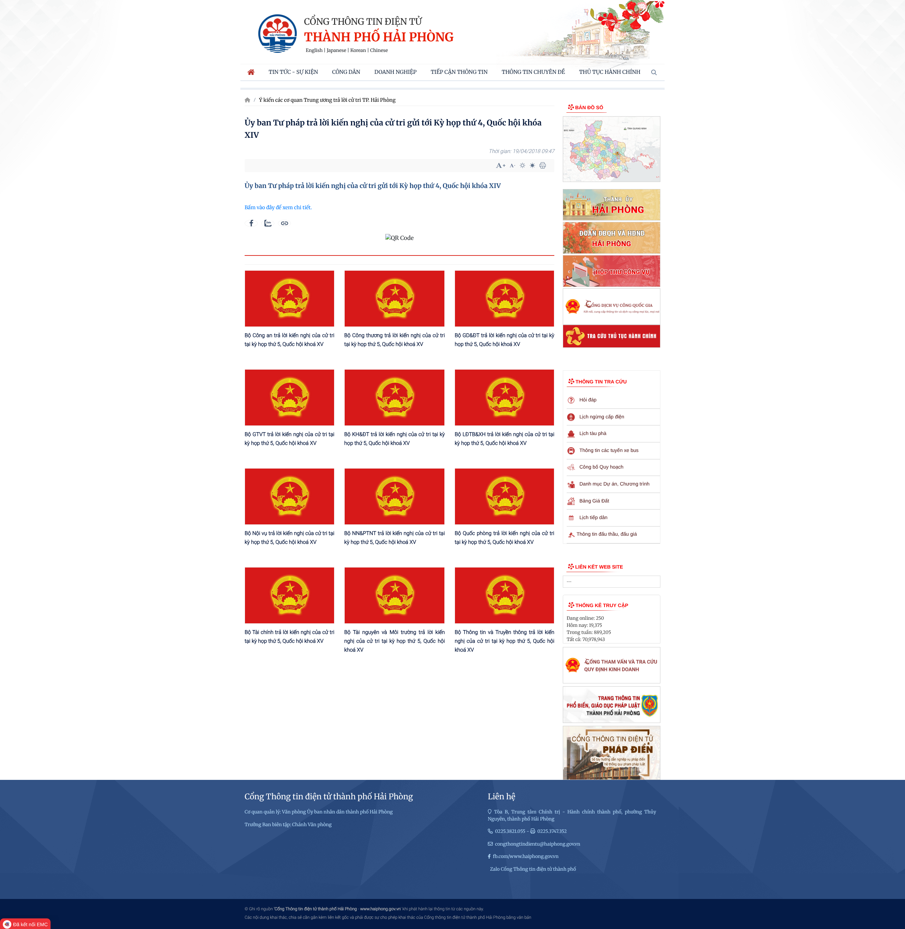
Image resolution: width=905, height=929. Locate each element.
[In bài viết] (542, 165)
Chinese (379, 50)
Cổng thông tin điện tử (363, 21)
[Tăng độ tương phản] (522, 165)
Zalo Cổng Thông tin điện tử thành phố (533, 869)
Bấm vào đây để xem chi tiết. (278, 207)
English (314, 50)
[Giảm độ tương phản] (532, 165)
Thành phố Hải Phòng (379, 37)
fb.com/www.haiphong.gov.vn (526, 856)
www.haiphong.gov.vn (380, 908)
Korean (358, 50)
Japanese (336, 50)
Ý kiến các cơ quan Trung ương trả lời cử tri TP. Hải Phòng (327, 100)
